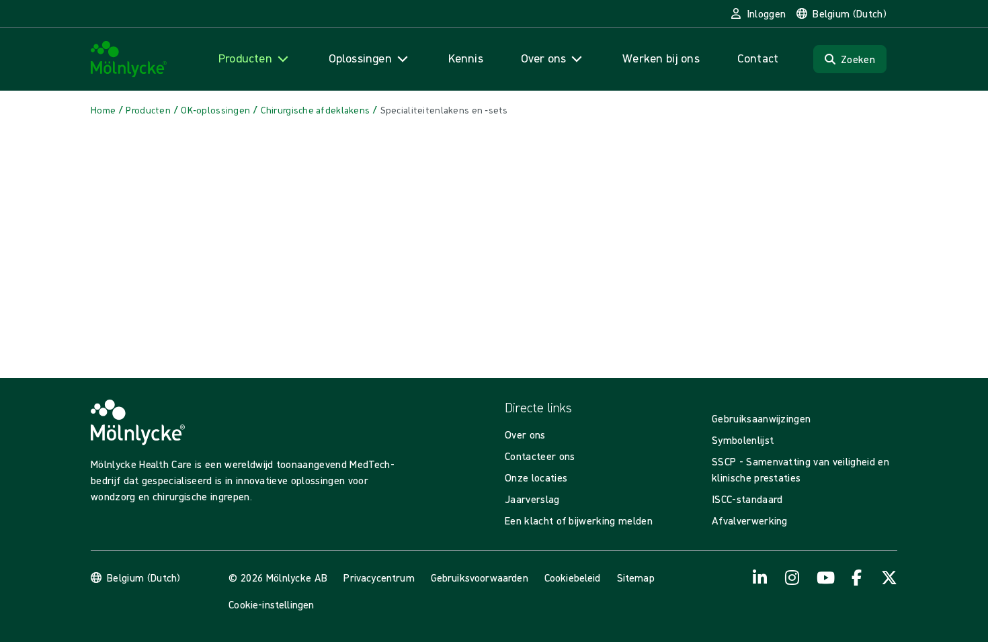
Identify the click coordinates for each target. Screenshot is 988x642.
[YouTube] (825, 577)
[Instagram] (792, 577)
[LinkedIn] (760, 577)
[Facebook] (857, 577)
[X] (889, 577)
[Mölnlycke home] (129, 59)
